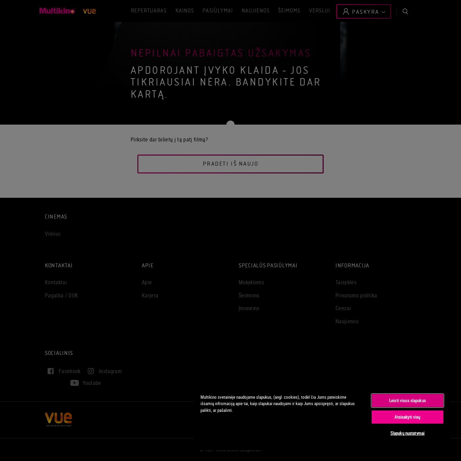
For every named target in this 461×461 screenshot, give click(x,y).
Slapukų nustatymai (407, 433)
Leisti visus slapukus (407, 400)
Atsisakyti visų (407, 417)
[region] (322, 418)
